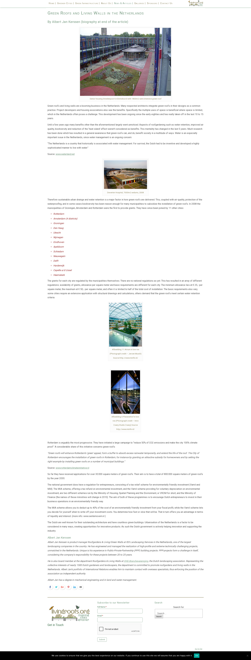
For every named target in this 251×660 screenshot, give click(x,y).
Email (100, 616)
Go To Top (198, 649)
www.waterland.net (65, 154)
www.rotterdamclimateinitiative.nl (72, 468)
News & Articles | (123, 3)
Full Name (101, 607)
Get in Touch (55, 625)
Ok (196, 655)
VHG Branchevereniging (136, 561)
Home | (52, 3)
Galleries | (140, 3)
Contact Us (166, 3)
